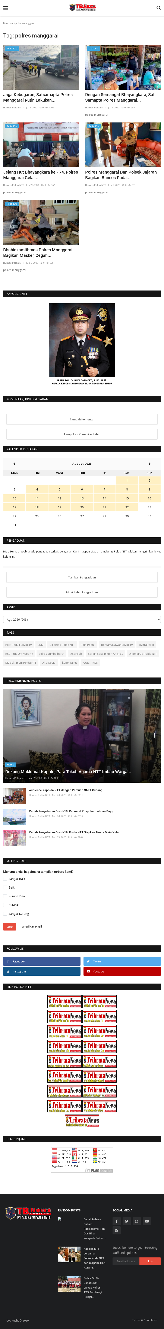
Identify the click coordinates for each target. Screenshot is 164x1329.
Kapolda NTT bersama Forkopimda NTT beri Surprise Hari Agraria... (94, 1258)
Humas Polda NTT (14, 107)
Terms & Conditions (145, 1320)
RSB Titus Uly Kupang (19, 654)
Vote (9, 927)
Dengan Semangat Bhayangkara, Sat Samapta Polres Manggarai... (120, 97)
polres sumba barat (51, 654)
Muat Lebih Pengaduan (82, 592)
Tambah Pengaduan (82, 577)
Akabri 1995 (90, 662)
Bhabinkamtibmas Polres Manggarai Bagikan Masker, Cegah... (37, 252)
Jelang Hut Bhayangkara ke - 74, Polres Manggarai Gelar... (40, 175)
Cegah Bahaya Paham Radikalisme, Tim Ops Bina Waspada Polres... (95, 1229)
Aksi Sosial (49, 662)
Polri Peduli (88, 645)
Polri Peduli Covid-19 (18, 645)
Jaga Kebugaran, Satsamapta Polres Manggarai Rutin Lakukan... (38, 97)
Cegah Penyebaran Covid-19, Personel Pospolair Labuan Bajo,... (72, 811)
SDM (41, 645)
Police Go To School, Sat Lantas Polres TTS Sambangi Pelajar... (93, 1288)
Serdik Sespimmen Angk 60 (105, 654)
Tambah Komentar (82, 419)
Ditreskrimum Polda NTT (20, 662)
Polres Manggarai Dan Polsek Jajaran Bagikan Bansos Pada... (121, 175)
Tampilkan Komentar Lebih (82, 434)
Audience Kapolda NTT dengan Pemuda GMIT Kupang (65, 790)
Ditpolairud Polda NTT (143, 654)
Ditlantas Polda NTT (62, 645)
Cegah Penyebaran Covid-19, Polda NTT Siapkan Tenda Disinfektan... (76, 832)
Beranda (8, 23)
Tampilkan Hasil (31, 927)
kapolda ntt (69, 662)
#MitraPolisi (146, 645)
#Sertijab (76, 654)
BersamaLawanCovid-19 (117, 645)
